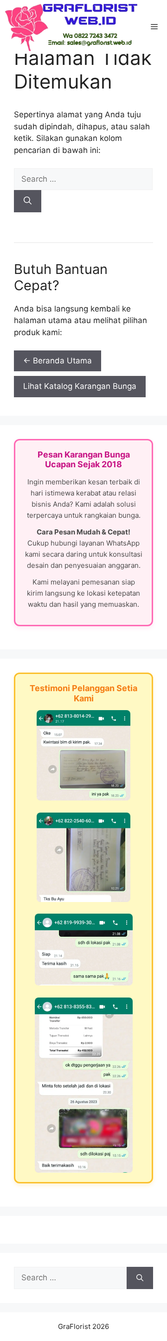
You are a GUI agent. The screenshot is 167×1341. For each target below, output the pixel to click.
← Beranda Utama (57, 360)
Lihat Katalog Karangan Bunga (79, 386)
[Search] (27, 201)
